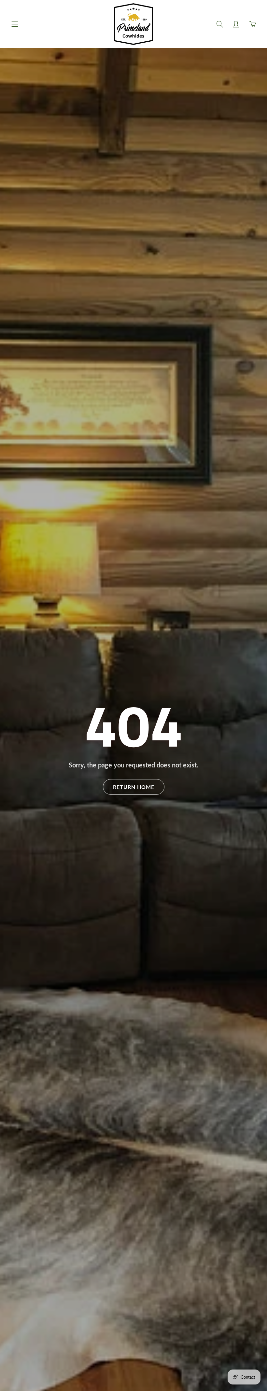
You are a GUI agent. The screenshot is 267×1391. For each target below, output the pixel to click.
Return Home (133, 787)
